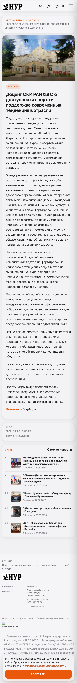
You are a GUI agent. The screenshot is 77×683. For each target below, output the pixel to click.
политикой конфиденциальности (45, 665)
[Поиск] (40, 6)
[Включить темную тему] (48, 6)
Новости (13, 86)
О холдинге (8, 618)
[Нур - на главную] (18, 6)
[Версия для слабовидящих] (57, 6)
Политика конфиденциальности (53, 618)
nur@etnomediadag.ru (37, 606)
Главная (6, 591)
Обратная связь (25, 618)
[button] (71, 6)
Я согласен (38, 674)
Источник (13, 409)
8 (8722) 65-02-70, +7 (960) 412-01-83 (37, 600)
